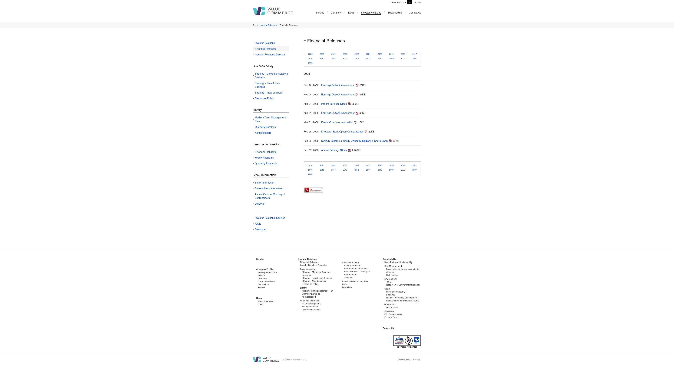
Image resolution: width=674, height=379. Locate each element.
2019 (391, 53)
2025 (322, 53)
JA (405, 2)
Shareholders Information (269, 188)
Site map (416, 359)
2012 (357, 58)
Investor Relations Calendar (270, 54)
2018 (403, 53)
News (259, 298)
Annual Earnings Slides (334, 150)
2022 (357, 53)
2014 (333, 58)
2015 (322, 58)
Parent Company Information (337, 122)
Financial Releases (265, 48)
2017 (414, 53)
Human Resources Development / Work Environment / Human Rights (402, 299)
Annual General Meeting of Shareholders (270, 196)
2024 (333, 53)
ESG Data (389, 311)
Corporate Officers (266, 281)
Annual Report (263, 132)
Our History (263, 284)
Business (390, 294)
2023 (345, 53)
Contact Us (388, 328)
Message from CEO (267, 272)
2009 (391, 58)
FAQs (258, 223)
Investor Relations (268, 25)
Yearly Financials (264, 157)
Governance (392, 307)
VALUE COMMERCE (273, 11)
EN (409, 2)
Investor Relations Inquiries (270, 218)
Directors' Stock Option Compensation (342, 131)
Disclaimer (260, 229)
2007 (414, 58)
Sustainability (389, 259)
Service (260, 259)
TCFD (389, 281)
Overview (262, 278)
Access (418, 2)
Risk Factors (392, 274)
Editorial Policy (391, 317)
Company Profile (264, 269)
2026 (310, 53)
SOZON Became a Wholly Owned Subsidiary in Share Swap (354, 140)
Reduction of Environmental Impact (402, 284)
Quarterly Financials (266, 163)
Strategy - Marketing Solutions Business (271, 75)
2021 (368, 53)
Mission (261, 275)
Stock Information (264, 182)
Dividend (260, 203)
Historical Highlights (311, 303)
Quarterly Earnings (265, 127)
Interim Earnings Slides (334, 103)
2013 (345, 58)
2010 (380, 58)
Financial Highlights (265, 152)
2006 (310, 62)
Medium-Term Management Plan (270, 119)
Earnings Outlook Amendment (338, 85)
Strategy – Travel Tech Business (267, 84)
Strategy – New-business (269, 92)
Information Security (395, 291)
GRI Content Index (393, 314)
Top (254, 25)
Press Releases (265, 301)
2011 (368, 58)
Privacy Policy (404, 359)
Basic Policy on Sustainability (398, 262)
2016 (310, 58)
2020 (380, 53)
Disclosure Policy (264, 98)
